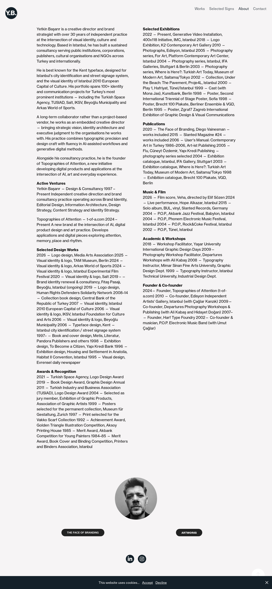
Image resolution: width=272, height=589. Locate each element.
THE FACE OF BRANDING (83, 532)
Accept (147, 582)
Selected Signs (221, 8)
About (244, 8)
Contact (259, 8)
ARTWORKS (189, 532)
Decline (161, 582)
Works (200, 8)
